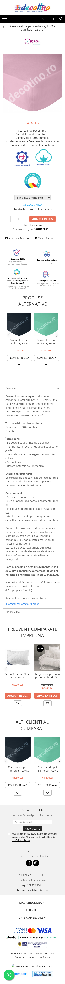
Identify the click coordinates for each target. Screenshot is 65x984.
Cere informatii (46, 238)
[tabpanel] (32, 83)
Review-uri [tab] (13, 611)
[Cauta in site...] (61, 18)
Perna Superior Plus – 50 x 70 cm (18, 675)
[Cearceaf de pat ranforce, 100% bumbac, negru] (19, 324)
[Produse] (5, 19)
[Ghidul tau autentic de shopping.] (20, 974)
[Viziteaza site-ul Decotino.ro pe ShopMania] (42, 974)
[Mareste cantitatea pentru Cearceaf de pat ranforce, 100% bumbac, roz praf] (24, 219)
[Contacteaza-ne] (43, 18)
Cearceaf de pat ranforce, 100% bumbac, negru (19, 341)
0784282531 (34, 885)
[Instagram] (36, 863)
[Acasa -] (32, 7)
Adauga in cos (42, 219)
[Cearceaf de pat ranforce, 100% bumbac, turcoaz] (46, 324)
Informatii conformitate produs (22, 603)
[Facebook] (29, 863)
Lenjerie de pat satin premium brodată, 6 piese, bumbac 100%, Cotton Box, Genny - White (47, 675)
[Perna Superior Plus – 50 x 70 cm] (18, 657)
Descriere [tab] (11, 388)
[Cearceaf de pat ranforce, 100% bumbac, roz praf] (32, 83)
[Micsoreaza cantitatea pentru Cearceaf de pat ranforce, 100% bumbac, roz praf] (13, 219)
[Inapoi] (2, 27)
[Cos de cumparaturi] (52, 18)
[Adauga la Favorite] (19, 365)
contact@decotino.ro (34, 890)
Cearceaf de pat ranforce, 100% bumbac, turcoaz (46, 341)
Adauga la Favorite (18, 238)
